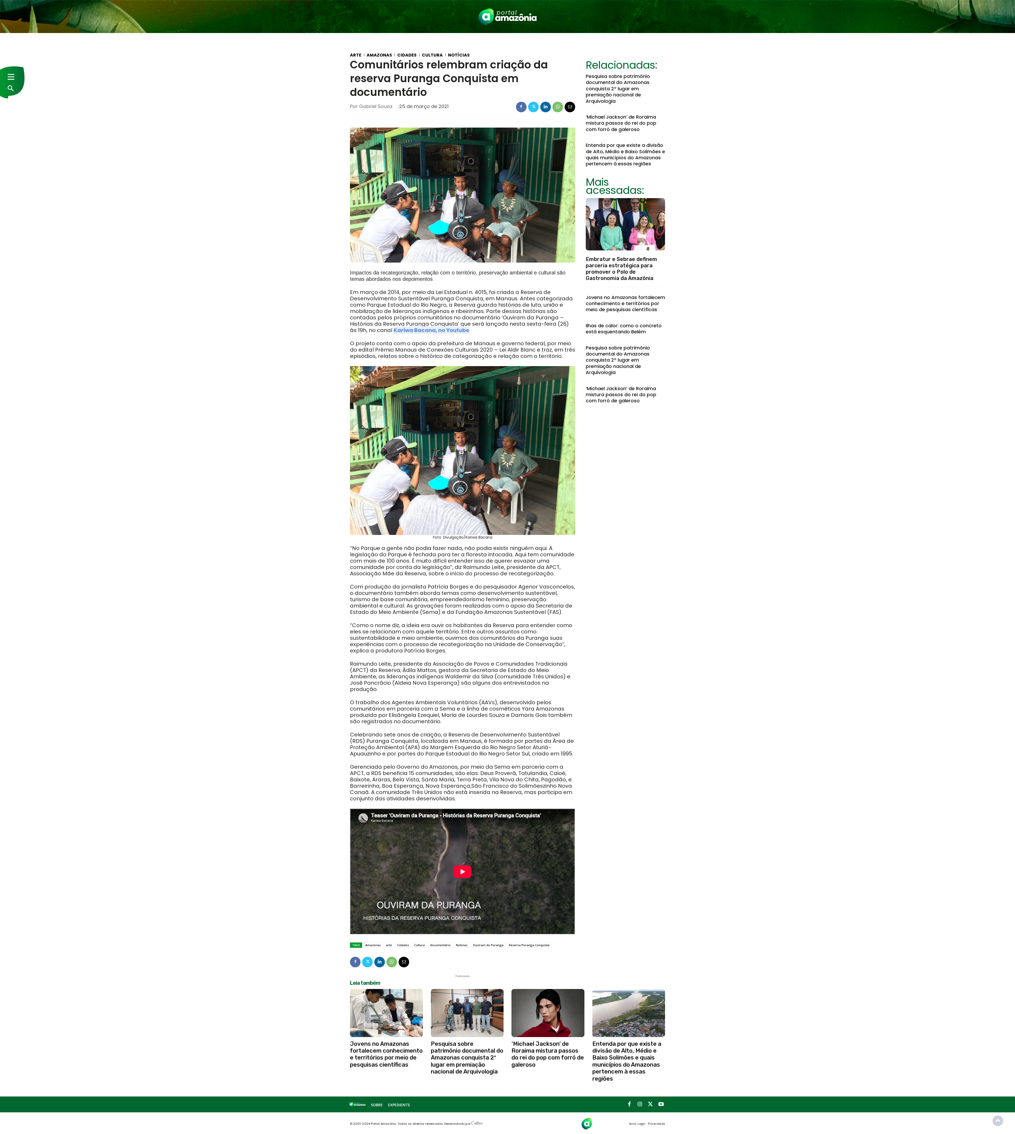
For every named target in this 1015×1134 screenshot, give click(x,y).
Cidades (407, 55)
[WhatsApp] (557, 107)
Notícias (459, 55)
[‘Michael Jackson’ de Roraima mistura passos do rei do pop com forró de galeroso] (547, 1013)
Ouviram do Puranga (488, 945)
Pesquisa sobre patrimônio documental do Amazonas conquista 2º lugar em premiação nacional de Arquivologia (618, 88)
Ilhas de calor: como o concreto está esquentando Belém (624, 328)
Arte (355, 55)
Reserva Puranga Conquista (529, 945)
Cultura (432, 55)
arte (389, 945)
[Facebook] (521, 107)
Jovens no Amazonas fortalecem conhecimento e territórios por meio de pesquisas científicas (625, 303)
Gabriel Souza (375, 106)
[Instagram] (640, 1104)
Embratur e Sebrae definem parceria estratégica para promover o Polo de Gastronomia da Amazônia (621, 268)
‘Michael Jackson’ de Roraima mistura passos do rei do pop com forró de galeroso (621, 123)
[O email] (570, 107)
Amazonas (379, 55)
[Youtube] (661, 1104)
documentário (440, 945)
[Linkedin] (545, 107)
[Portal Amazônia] (507, 16)
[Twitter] (533, 107)
